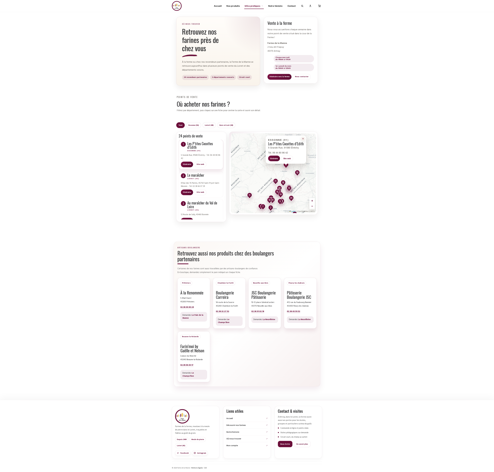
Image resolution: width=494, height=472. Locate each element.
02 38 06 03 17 (186, 365)
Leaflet (293, 211)
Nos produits (233, 6)
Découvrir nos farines (236, 425)
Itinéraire (187, 164)
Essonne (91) (193, 125)
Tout (180, 125)
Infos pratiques (252, 6)
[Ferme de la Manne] (177, 6)
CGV (205, 468)
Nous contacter (301, 76)
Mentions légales (197, 468)
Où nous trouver (233, 438)
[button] (286, 165)
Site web (200, 164)
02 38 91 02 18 (257, 311)
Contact (292, 6)
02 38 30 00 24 (187, 307)
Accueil (218, 6)
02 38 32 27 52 (222, 311)
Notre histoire (275, 6)
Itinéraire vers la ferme (279, 76)
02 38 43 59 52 (293, 311)
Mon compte (232, 445)
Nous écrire (285, 444)
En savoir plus (302, 444)
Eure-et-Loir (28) (226, 125)
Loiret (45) (209, 125)
